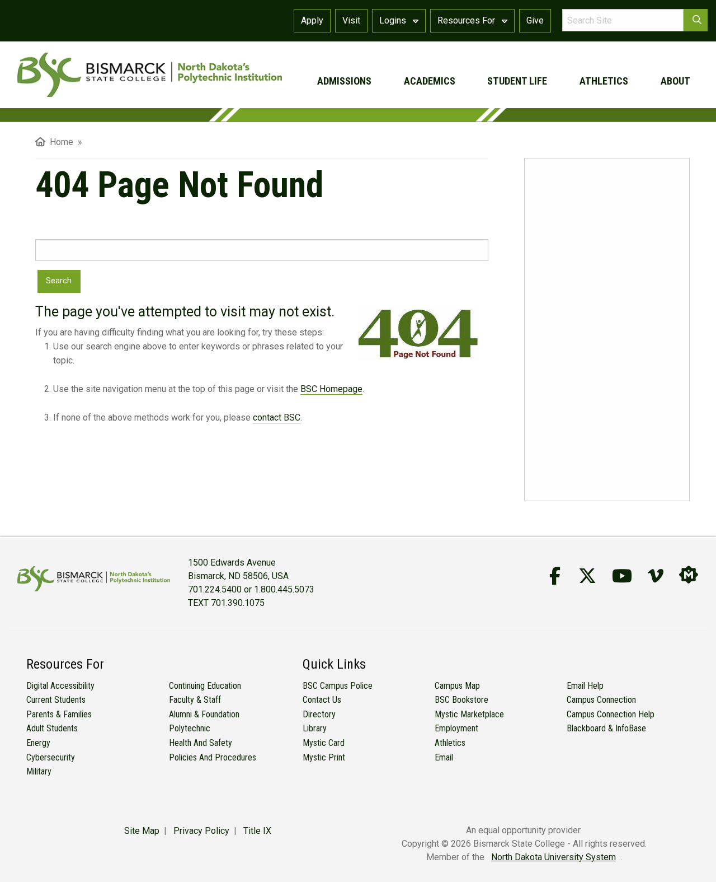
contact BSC (276, 417)
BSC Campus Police (338, 685)
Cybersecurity (50, 757)
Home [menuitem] (59, 142)
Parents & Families (59, 714)
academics (429, 81)
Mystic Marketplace (469, 714)
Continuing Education (205, 685)
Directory (319, 714)
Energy (38, 743)
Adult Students (52, 728)
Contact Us (322, 699)
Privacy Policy (201, 830)
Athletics (450, 743)
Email (444, 757)
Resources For (467, 20)
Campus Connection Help (610, 714)
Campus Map (457, 685)
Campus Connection (601, 699)
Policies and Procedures (212, 757)
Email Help (585, 685)
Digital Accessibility (60, 685)
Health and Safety (200, 743)
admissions (344, 81)
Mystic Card (324, 743)
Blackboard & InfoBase (606, 728)
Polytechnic (189, 728)
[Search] (696, 20)
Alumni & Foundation (204, 714)
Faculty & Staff (195, 699)
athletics (604, 81)
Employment (456, 728)
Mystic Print (324, 757)
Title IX (257, 830)
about (675, 81)
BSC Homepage (331, 389)
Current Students (56, 699)
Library (315, 728)
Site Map (141, 830)
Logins (393, 20)
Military (38, 771)
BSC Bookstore (461, 699)
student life (517, 81)
